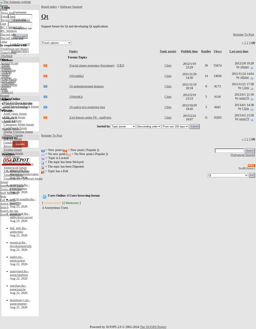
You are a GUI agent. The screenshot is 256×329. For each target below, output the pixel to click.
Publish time (189, 51)
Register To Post (243, 34)
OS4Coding (8, 81)
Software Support (71, 6)
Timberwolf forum (15, 167)
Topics (73, 51)
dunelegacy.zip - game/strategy (20, 301)
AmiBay (6, 77)
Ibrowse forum (12, 146)
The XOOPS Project (153, 327)
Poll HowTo (8, 200)
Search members (10, 214)
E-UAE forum (12, 139)
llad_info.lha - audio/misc (18, 229)
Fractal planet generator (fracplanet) (91, 65)
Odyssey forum (13, 153)
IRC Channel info (11, 27)
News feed (7, 13)
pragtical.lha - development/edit (20, 244)
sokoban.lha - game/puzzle (18, 287)
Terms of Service (10, 189)
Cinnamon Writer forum (18, 124)
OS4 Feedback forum (17, 103)
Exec (3, 88)
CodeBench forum (15, 128)
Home (4, 5)
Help (3, 196)
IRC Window (8, 31)
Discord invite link (11, 38)
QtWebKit (76, 96)
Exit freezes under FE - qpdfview (90, 117)
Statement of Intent (12, 185)
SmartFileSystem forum (18, 164)
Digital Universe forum (18, 131)
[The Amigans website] (15, 2)
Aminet (5, 67)
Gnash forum (11, 142)
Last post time (238, 51)
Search (4, 207)
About (4, 182)
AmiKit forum (12, 121)
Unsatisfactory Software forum (22, 178)
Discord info (8, 34)
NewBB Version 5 (247, 168)
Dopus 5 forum (13, 135)
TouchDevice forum (16, 171)
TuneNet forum (13, 175)
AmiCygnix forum (15, 113)
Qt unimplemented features (86, 86)
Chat (3, 23)
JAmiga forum (12, 149)
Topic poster (168, 51)
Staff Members (9, 193)
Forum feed (7, 16)
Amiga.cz (6, 92)
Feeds (3, 9)
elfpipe (244, 67)
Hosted (4, 95)
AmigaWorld (8, 85)
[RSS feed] (251, 164)
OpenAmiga (8, 52)
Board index (49, 6)
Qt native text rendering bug (87, 107)
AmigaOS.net (9, 63)
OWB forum (11, 157)
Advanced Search (243, 155)
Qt (44, 16)
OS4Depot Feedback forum (21, 106)
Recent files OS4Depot (15, 20)
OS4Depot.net (9, 49)
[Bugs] (23, 49)
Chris (168, 65)
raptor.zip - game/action (17, 258)
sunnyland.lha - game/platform (19, 273)
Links (3, 41)
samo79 (244, 98)
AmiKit (5, 74)
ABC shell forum (14, 117)
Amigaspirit (8, 70)
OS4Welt (6, 56)
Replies (206, 51)
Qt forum (9, 160)
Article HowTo (9, 203)
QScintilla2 (76, 76)
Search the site (9, 211)
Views (218, 51)
